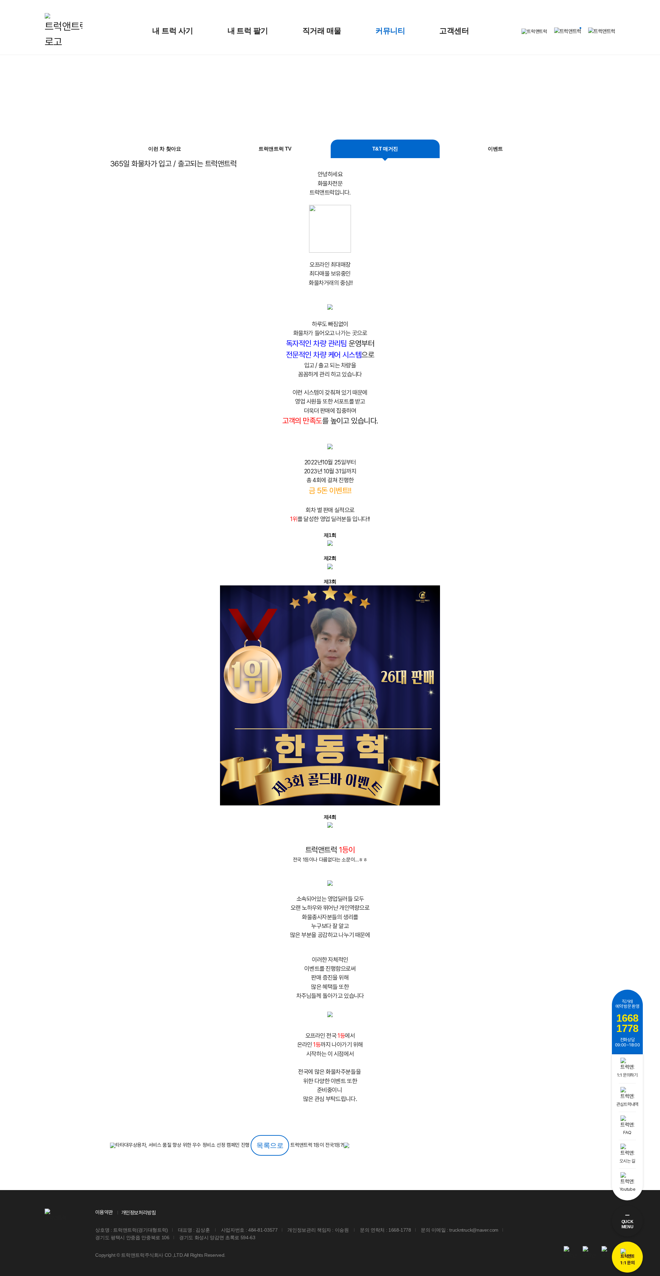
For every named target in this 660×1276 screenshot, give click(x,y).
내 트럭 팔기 (248, 30)
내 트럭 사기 (172, 30)
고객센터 (454, 30)
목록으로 (269, 1145)
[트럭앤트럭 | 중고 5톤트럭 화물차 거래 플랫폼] (63, 31)
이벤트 (495, 149)
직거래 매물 (321, 30)
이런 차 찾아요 (164, 149)
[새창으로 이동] (571, 1253)
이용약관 (104, 1212)
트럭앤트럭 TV (274, 149)
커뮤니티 (390, 30)
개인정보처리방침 (138, 1213)
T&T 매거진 (385, 149)
